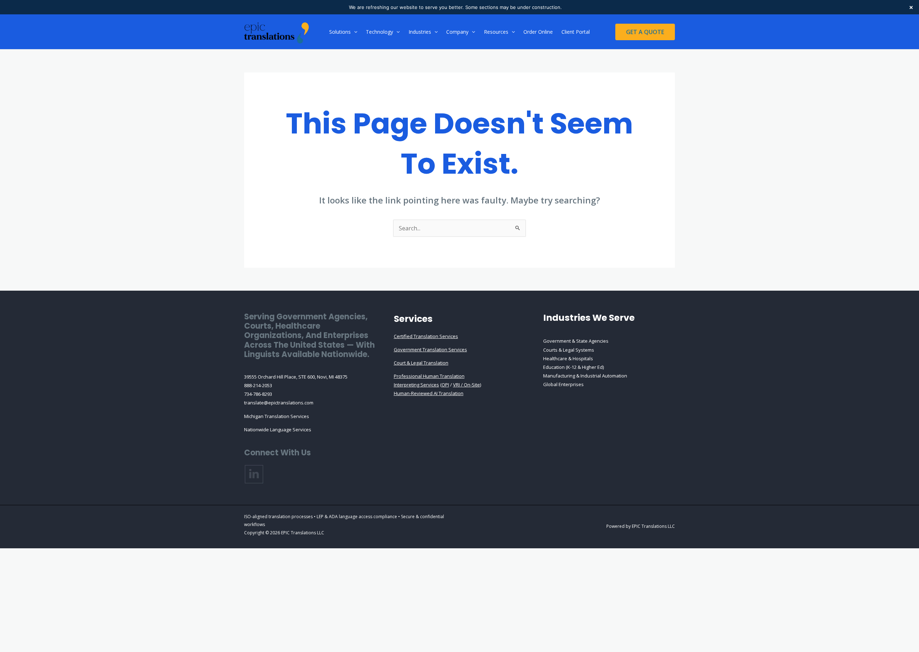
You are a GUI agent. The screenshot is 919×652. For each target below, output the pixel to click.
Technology (379, 31)
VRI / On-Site (466, 384)
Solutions (340, 31)
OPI (445, 384)
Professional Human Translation (429, 376)
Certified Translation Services (426, 336)
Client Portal (575, 31)
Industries (420, 31)
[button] (354, 32)
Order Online (538, 31)
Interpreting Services (416, 384)
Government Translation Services (430, 349)
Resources (496, 31)
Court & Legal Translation (421, 363)
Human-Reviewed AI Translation (428, 393)
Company (457, 31)
